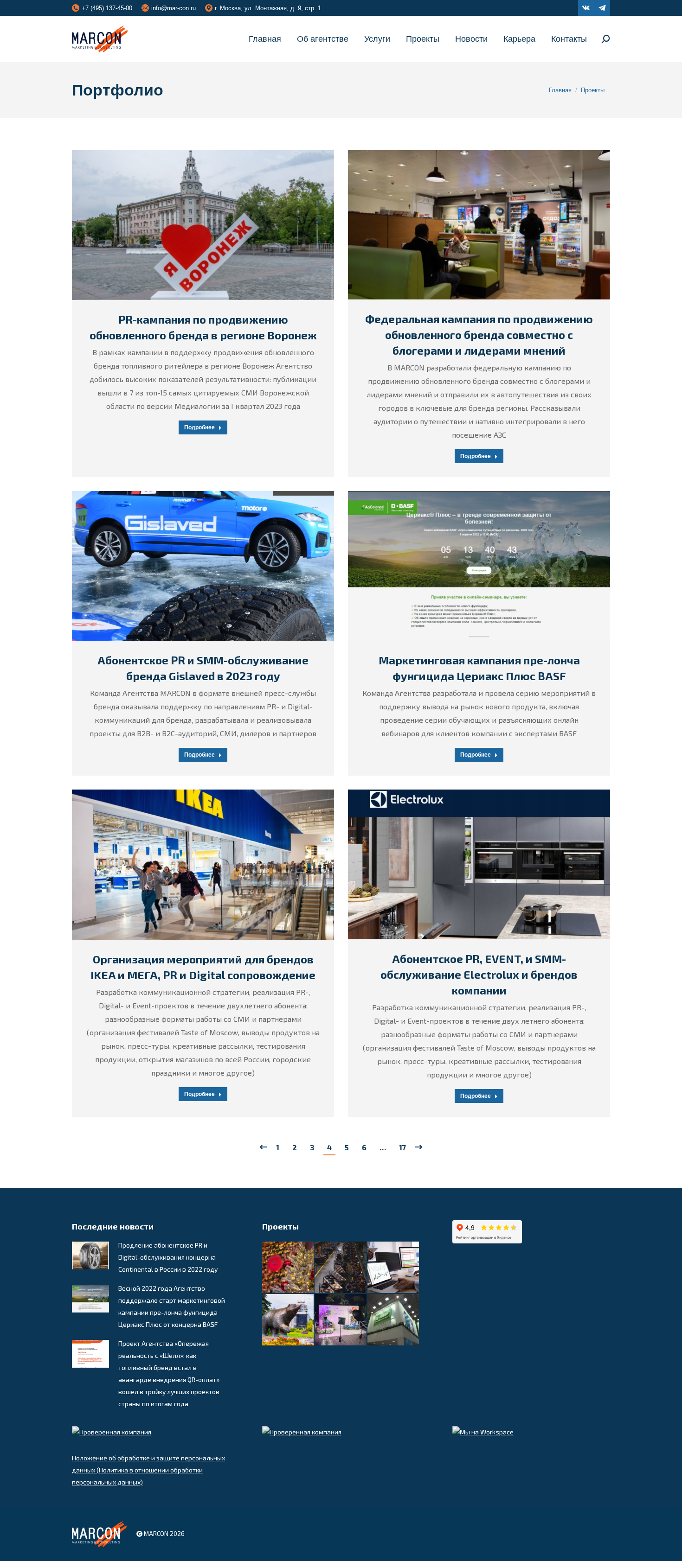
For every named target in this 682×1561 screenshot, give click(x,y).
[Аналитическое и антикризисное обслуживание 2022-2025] (393, 1268)
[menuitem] (265, 39)
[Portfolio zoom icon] (191, 225)
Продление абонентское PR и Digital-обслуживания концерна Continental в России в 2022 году (168, 1257)
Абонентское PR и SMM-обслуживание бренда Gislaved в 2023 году (203, 667)
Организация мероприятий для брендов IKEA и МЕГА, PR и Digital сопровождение (202, 966)
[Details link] (215, 225)
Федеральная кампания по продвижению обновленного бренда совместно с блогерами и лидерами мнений (479, 334)
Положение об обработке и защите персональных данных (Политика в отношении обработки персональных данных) (148, 1470)
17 (402, 1147)
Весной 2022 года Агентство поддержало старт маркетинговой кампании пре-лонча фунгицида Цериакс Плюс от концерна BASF (171, 1306)
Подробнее (199, 427)
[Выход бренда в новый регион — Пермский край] (288, 1320)
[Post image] (90, 1255)
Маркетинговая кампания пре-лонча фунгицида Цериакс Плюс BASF (479, 667)
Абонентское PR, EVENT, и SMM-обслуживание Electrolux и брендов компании (479, 974)
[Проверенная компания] (111, 1432)
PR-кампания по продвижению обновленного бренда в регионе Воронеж (203, 327)
